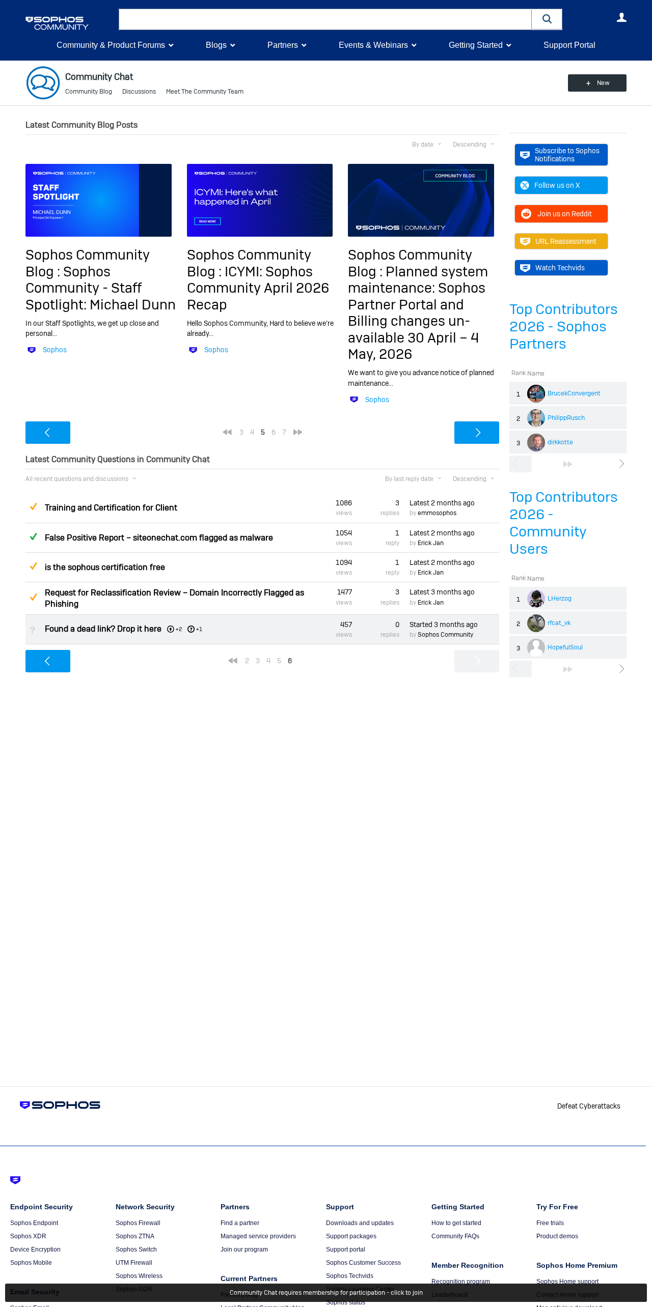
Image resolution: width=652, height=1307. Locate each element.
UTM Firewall (134, 1262)
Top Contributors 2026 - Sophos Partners (563, 326)
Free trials (550, 1223)
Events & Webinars (373, 45)
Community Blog (88, 92)
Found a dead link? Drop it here (103, 628)
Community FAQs (455, 1236)
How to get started (456, 1223)
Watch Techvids (560, 267)
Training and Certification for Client (111, 507)
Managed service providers (258, 1236)
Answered (33, 536)
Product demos (557, 1236)
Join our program (244, 1249)
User (621, 17)
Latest (442, 502)
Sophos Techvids (349, 1276)
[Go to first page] (227, 432)
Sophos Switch (136, 1249)
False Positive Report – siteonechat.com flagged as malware (159, 537)
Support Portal (569, 45)
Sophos (55, 349)
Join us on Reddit (564, 213)
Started (444, 624)
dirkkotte (560, 442)
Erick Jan (431, 543)
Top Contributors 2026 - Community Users (563, 523)
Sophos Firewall (138, 1223)
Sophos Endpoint (34, 1223)
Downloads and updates (360, 1223)
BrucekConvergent (574, 393)
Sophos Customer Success (363, 1262)
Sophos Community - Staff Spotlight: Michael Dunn (100, 288)
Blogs (216, 45)
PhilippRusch (566, 418)
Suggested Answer (33, 506)
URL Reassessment (565, 241)
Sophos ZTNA (135, 1236)
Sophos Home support (567, 1281)
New (603, 83)
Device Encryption (35, 1249)
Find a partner (240, 1223)
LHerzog (560, 598)
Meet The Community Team (204, 92)
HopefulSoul (565, 647)
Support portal (345, 1249)
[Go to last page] (568, 464)
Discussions (139, 92)
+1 (199, 629)
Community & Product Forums (111, 45)
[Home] (70, 23)
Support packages (351, 1236)
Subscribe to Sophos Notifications (567, 154)
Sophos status (345, 1302)
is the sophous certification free (105, 567)
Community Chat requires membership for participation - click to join (326, 1293)
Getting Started (476, 45)
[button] (547, 19)
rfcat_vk (559, 623)
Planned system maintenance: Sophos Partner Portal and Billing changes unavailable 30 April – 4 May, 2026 (418, 313)
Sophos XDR (28, 1236)
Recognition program (460, 1281)
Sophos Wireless (139, 1276)
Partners (282, 45)
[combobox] (325, 19)
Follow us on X (557, 185)
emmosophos (437, 513)
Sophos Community (445, 635)
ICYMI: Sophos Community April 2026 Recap (258, 288)
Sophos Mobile (31, 1262)
